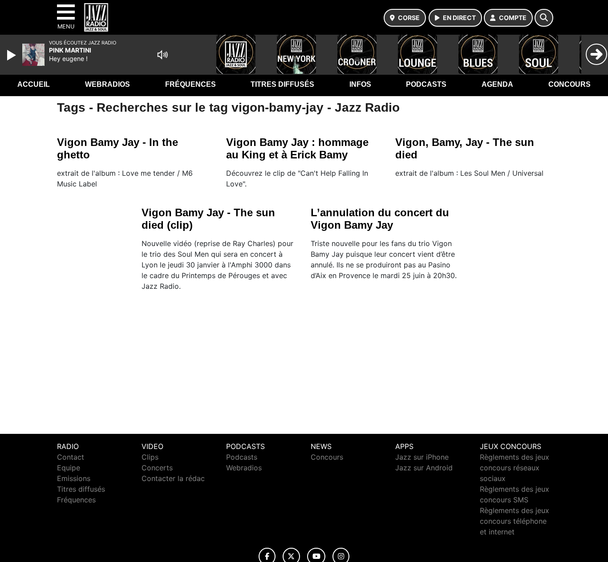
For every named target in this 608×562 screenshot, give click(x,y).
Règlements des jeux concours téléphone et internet (514, 521)
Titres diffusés (282, 84)
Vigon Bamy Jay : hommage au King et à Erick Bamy (297, 148)
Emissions (73, 478)
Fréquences (190, 84)
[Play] (12, 55)
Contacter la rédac (173, 478)
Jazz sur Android (424, 467)
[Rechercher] (544, 18)
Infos (360, 84)
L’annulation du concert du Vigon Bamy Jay (380, 218)
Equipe (68, 467)
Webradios (107, 84)
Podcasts (426, 84)
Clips (150, 457)
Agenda (497, 84)
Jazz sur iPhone (422, 457)
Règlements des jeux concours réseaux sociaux (514, 468)
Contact (70, 457)
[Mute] (162, 54)
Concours (569, 84)
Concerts (157, 467)
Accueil (33, 84)
